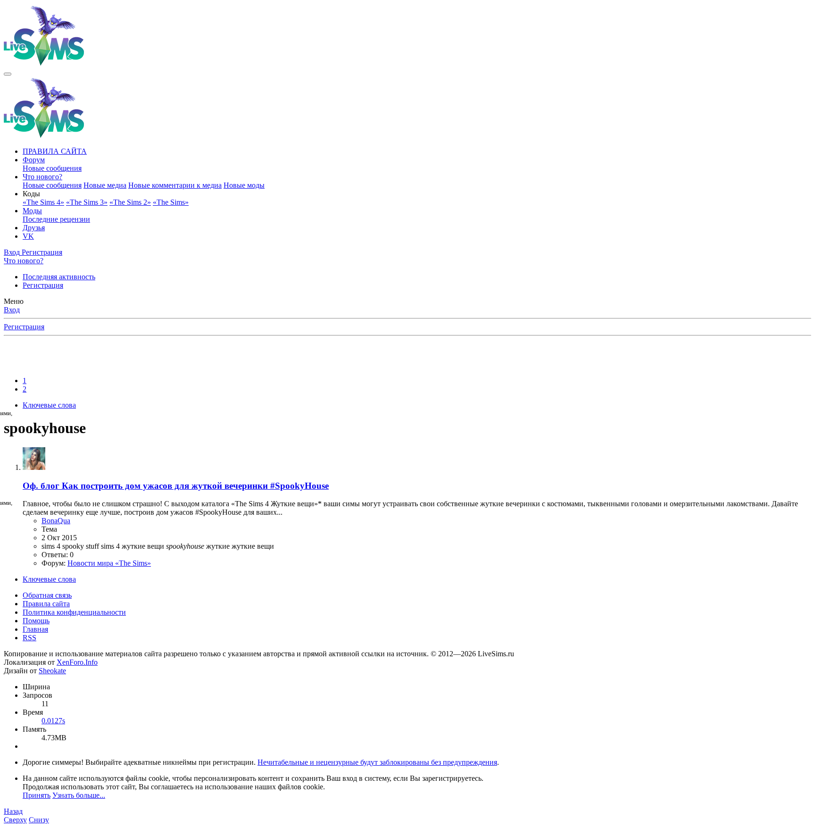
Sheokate (52, 671)
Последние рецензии (56, 219)
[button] (31, 194)
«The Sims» (171, 202)
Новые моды (244, 185)
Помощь (36, 621)
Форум (34, 160)
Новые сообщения (52, 168)
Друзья (34, 228)
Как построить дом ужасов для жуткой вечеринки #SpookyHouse (176, 486)
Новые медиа (104, 185)
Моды (32, 211)
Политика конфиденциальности (74, 612)
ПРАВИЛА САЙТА (55, 151)
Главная (35, 629)
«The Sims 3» (87, 202)
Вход (12, 310)
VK (28, 236)
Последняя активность (59, 277)
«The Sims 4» (43, 202)
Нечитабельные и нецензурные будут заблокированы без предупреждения (377, 762)
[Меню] (7, 74)
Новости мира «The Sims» (109, 563)
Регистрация (43, 285)
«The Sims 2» (130, 202)
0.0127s (53, 721)
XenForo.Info (77, 662)
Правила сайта (46, 604)
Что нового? (42, 177)
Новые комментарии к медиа (175, 185)
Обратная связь (47, 595)
